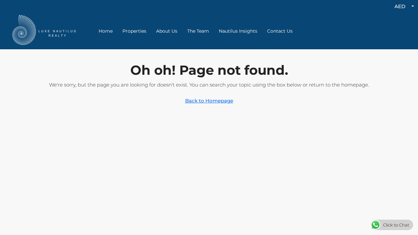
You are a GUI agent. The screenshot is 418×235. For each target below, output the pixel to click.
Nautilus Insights (238, 31)
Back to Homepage (209, 101)
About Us (166, 31)
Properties (134, 31)
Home (106, 31)
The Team (198, 31)
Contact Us (280, 31)
